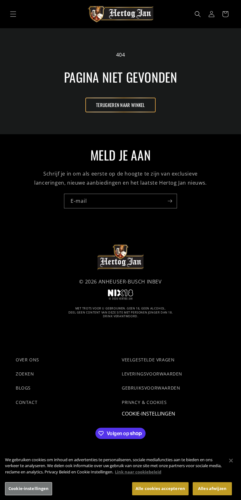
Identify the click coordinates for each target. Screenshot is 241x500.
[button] (13, 14)
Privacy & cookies (144, 402)
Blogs (23, 388)
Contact (26, 402)
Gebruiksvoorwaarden (151, 388)
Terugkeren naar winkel (120, 104)
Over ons (27, 360)
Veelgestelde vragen (148, 360)
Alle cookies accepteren (160, 488)
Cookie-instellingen (148, 414)
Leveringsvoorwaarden (152, 374)
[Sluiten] (231, 460)
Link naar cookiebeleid (138, 472)
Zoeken (25, 374)
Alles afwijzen (212, 488)
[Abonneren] (170, 201)
